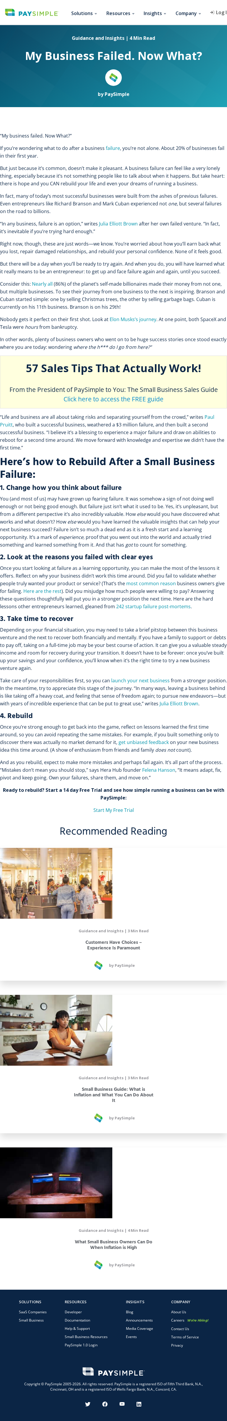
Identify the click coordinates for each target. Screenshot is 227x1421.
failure (113, 148)
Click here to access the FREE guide (113, 399)
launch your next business (140, 680)
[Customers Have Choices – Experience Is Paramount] (113, 883)
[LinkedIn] (139, 1404)
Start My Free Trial (113, 810)
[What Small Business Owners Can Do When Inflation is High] (113, 1182)
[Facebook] (105, 1404)
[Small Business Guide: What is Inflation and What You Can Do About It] (113, 1030)
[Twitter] (87, 1404)
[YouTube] (122, 1404)
